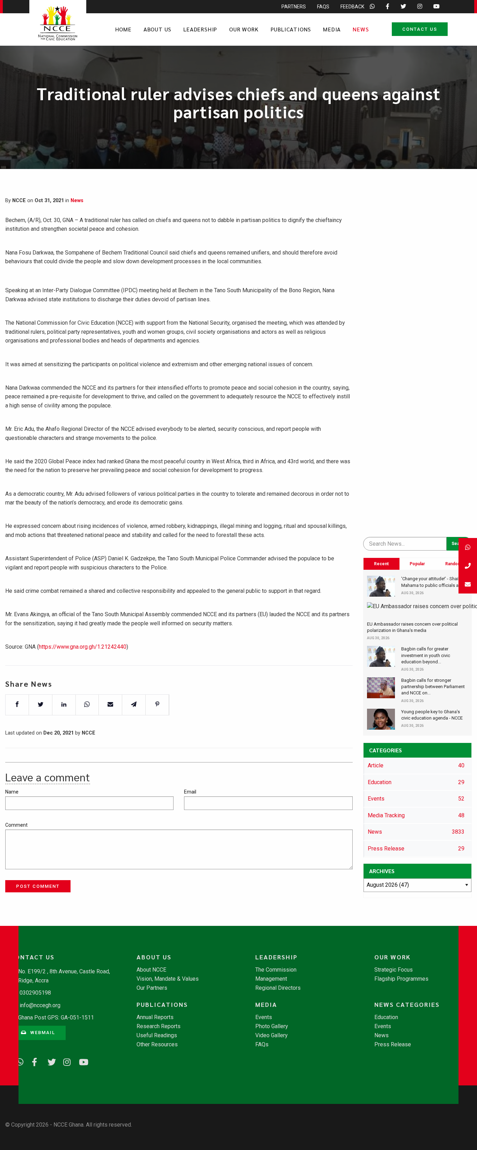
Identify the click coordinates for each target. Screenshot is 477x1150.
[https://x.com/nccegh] (49, 1061)
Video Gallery (271, 1035)
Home (123, 29)
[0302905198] (467, 565)
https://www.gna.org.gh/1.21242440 (82, 646)
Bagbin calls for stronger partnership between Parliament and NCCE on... (433, 686)
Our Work (243, 29)
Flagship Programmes (401, 979)
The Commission (275, 970)
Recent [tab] (381, 563)
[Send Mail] (467, 584)
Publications (291, 29)
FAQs (323, 6)
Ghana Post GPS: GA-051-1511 (56, 1017)
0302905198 (35, 992)
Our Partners (152, 988)
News (361, 29)
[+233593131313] (467, 547)
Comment (16, 825)
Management (271, 979)
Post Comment (38, 886)
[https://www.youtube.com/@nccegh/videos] (80, 1061)
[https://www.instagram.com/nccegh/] (65, 1061)
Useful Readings (157, 1035)
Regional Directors (278, 988)
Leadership (200, 29)
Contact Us (419, 29)
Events (263, 1017)
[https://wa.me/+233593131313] (17, 1061)
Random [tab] (453, 563)
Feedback (352, 6)
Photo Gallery (271, 1026)
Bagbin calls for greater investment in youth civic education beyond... (425, 655)
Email (190, 792)
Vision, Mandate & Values (168, 979)
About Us (157, 29)
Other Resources (157, 1044)
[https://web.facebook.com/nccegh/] (33, 1061)
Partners (293, 6)
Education (386, 1017)
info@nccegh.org (40, 1005)
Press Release (392, 1044)
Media (332, 29)
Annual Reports (155, 1017)
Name (12, 792)
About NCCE (151, 970)
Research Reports (159, 1026)
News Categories (407, 1004)
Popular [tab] (417, 563)
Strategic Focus (393, 970)
